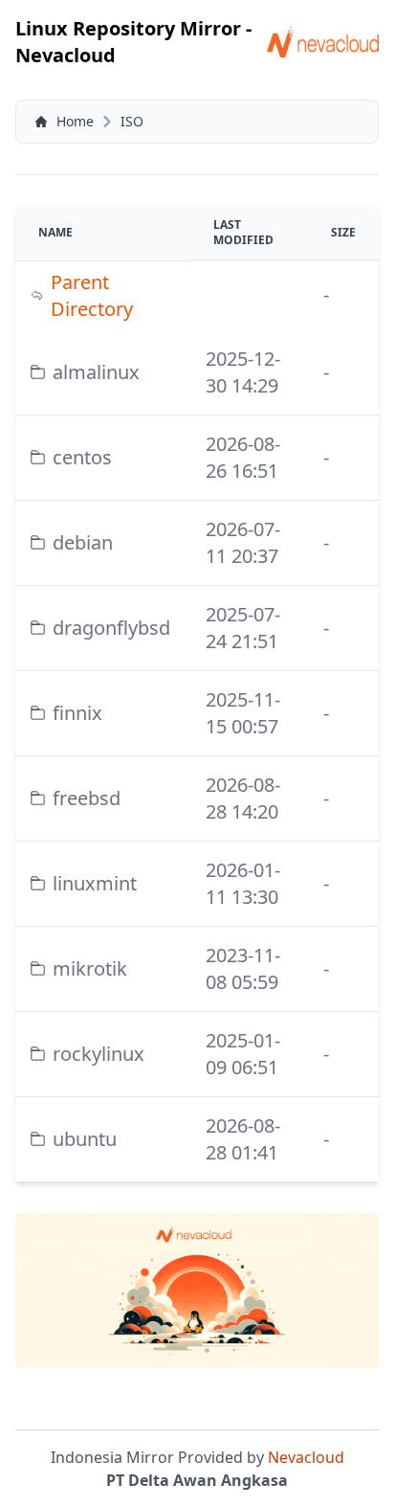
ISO (131, 121)
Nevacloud (306, 1457)
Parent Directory (92, 295)
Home (75, 121)
